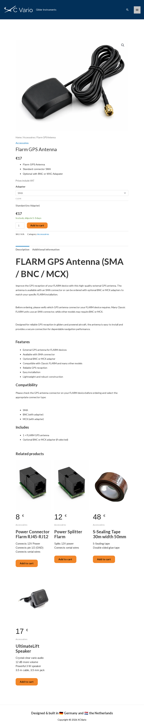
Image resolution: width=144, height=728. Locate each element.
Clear (18, 199)
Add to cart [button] (27, 563)
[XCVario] (19, 10)
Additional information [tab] (46, 249)
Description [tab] (22, 249)
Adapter (20, 186)
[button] (127, 9)
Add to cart (37, 225)
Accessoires (29, 137)
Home (19, 137)
